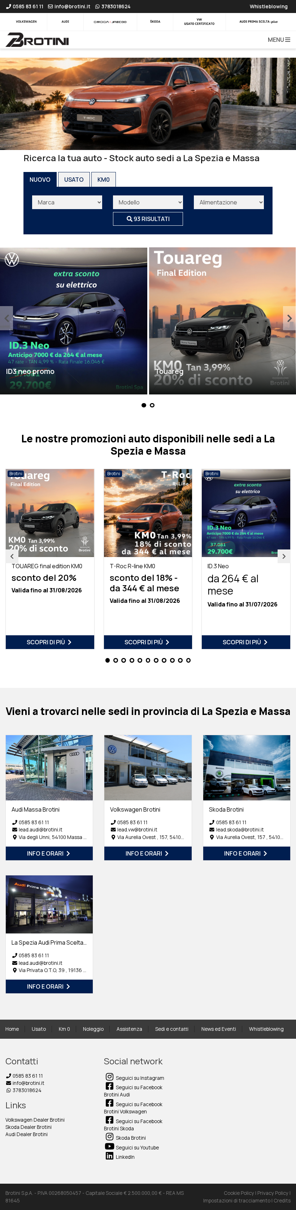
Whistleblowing (266, 1029)
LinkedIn (125, 1157)
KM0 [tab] (103, 180)
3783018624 (27, 1090)
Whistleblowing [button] (269, 6)
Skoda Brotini (226, 809)
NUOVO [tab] (40, 180)
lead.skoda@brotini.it (240, 829)
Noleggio (93, 1029)
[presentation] (6, 318)
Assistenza (129, 1029)
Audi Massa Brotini (36, 809)
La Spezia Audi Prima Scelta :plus (54, 942)
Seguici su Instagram (139, 1078)
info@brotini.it (28, 1083)
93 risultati (151, 219)
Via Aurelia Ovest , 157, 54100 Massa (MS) (164, 837)
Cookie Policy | (240, 1193)
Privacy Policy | (274, 1193)
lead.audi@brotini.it (40, 829)
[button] (278, 39)
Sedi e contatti (171, 1029)
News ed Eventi (218, 1029)
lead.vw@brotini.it (137, 829)
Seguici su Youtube (137, 1147)
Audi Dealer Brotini (26, 1134)
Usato (39, 1029)
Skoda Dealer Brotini (28, 1127)
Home (12, 1029)
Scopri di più (46, 642)
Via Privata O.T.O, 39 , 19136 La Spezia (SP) (67, 970)
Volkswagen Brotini (135, 809)
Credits (282, 1200)
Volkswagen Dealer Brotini (35, 1120)
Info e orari (46, 853)
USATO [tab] (74, 180)
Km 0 (64, 1029)
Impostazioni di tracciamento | (238, 1200)
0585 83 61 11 (34, 822)
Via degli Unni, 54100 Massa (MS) (57, 837)
